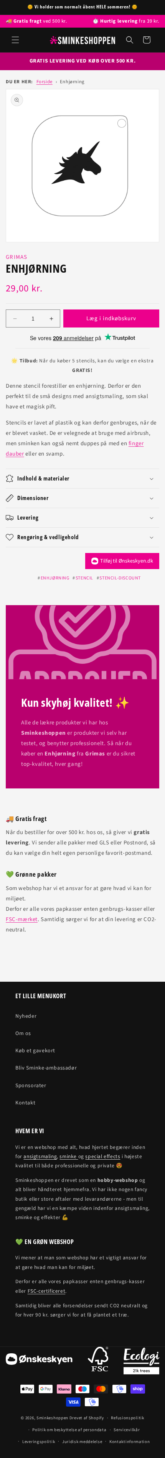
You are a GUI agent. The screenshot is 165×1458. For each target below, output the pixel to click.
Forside (44, 81)
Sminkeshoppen (52, 1418)
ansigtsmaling (40, 1156)
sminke (68, 1156)
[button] (15, 39)
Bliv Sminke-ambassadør (46, 1068)
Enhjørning (72, 81)
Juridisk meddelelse (82, 1442)
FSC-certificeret (47, 1291)
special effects (102, 1156)
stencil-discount (120, 578)
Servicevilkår (127, 1430)
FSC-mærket (22, 919)
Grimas (17, 257)
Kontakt (25, 1103)
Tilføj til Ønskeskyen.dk (126, 561)
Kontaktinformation (129, 1442)
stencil (84, 578)
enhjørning (55, 578)
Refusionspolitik (127, 1418)
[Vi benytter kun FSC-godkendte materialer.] (98, 1361)
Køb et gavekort (35, 1051)
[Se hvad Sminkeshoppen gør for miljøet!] (141, 1361)
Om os (23, 1033)
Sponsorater (30, 1085)
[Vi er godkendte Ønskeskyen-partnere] (39, 1360)
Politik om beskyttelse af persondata (69, 1430)
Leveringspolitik (38, 1442)
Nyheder (25, 1016)
